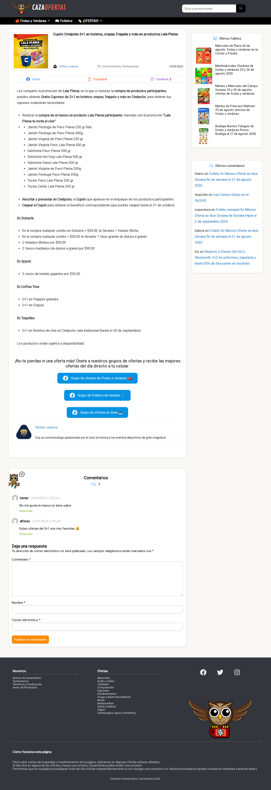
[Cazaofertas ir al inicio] (39, 5)
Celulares (103, 684)
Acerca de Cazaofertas (27, 678)
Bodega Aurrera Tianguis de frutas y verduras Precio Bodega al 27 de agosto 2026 (235, 130)
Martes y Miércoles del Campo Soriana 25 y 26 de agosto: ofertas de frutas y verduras (236, 89)
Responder (26, 510)
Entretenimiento (111, 66)
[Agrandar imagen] (31, 34)
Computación (105, 687)
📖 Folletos (63, 21)
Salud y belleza (106, 706)
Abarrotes (103, 678)
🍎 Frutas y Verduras (30, 21)
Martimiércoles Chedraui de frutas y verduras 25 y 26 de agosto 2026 (234, 69)
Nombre (18, 603)
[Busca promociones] (241, 8)
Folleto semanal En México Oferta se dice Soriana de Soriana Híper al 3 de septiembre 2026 (226, 216)
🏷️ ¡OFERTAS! (88, 21)
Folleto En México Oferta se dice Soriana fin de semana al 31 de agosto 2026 (226, 180)
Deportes (103, 690)
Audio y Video (106, 681)
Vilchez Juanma (46, 427)
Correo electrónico (26, 620)
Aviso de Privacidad (25, 687)
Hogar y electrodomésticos (114, 697)
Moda (101, 700)
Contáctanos (20, 681)
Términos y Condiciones (27, 684)
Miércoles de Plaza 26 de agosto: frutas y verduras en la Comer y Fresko (236, 49)
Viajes (101, 709)
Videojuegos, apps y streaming (116, 712)
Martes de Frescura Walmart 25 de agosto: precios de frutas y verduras (235, 110)
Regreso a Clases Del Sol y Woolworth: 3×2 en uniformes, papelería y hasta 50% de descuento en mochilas (225, 257)
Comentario (21, 559)
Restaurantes (131, 66)
